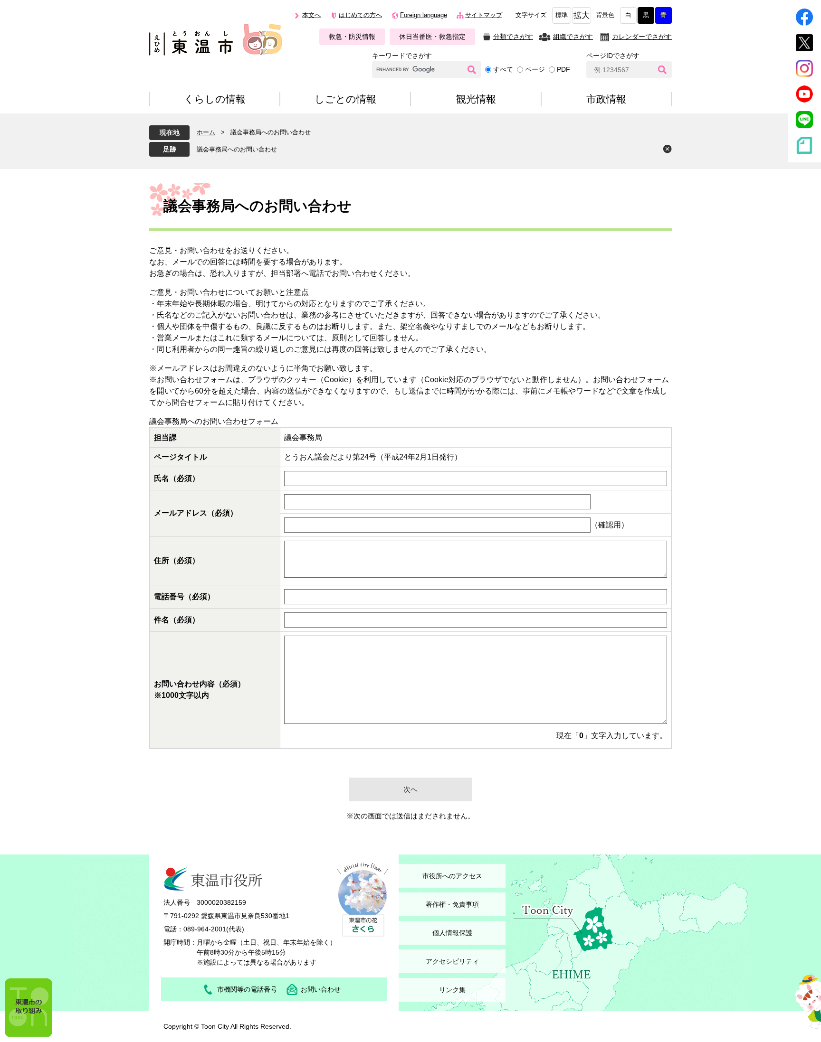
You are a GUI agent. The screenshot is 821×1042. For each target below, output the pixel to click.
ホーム (206, 132)
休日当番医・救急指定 (432, 36)
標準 (561, 15)
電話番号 (184, 596)
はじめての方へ (360, 15)
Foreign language (423, 15)
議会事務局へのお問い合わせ (237, 149)
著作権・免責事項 (452, 904)
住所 (177, 560)
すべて (503, 69)
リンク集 (452, 990)
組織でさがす (573, 36)
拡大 (581, 15)
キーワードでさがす (402, 55)
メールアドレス (196, 513)
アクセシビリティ (452, 961)
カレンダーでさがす (642, 36)
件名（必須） (177, 620)
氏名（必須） (177, 478)
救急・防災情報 (352, 36)
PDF (563, 69)
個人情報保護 (452, 933)
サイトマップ (483, 15)
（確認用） (610, 525)
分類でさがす (513, 36)
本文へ (311, 15)
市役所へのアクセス (452, 876)
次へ (410, 789)
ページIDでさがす (613, 55)
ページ (535, 69)
